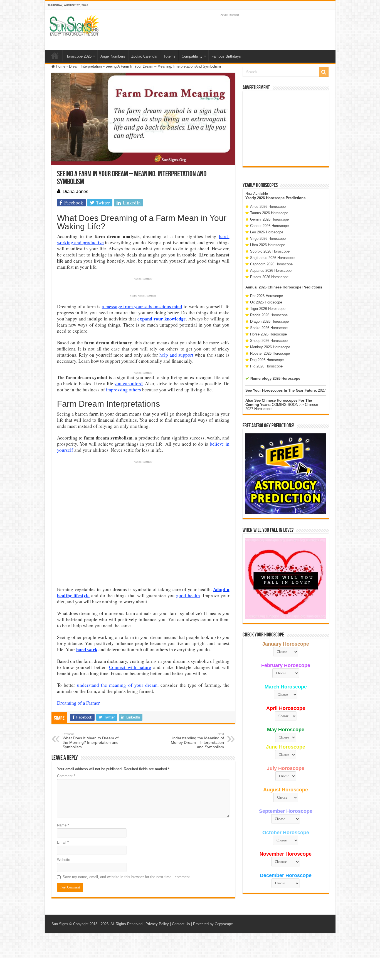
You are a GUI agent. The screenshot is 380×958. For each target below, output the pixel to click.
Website (63, 860)
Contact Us (181, 924)
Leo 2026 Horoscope (266, 232)
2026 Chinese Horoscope (280, 287)
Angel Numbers (112, 56)
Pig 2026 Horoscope (266, 366)
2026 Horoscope (271, 198)
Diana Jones (75, 191)
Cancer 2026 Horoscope (269, 226)
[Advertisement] (285, 129)
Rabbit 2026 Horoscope (269, 315)
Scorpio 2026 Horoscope (270, 251)
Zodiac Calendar (144, 56)
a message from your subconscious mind (142, 306)
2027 (322, 390)
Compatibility (192, 56)
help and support (176, 355)
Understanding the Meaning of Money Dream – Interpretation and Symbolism (197, 740)
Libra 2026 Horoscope (267, 245)
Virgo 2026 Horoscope (268, 238)
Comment (66, 776)
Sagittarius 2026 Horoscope (272, 258)
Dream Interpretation (85, 66)
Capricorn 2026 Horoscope (271, 264)
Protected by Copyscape (213, 924)
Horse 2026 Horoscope (268, 334)
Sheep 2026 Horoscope (269, 341)
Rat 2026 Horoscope (266, 296)
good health (188, 595)
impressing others (123, 389)
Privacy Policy (157, 924)
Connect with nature (130, 667)
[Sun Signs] (74, 25)
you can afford (128, 383)
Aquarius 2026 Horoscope (271, 270)
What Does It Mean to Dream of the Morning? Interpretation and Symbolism (91, 740)
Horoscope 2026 (78, 56)
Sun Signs (59, 924)
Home (55, 55)
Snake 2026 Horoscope (269, 328)
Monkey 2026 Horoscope (270, 347)
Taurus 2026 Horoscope (269, 213)
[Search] (324, 72)
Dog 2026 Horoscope (267, 360)
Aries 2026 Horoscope (268, 206)
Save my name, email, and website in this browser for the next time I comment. (127, 877)
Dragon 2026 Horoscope (269, 321)
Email (63, 842)
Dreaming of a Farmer (78, 703)
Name (63, 825)
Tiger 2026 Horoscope (267, 309)
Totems (170, 56)
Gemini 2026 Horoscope (269, 219)
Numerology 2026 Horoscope (275, 378)
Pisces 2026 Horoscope (269, 277)
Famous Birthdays (226, 56)
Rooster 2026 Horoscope (270, 353)
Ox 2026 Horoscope (266, 302)
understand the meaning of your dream (117, 685)
